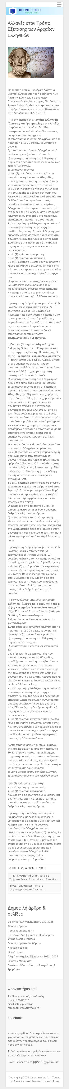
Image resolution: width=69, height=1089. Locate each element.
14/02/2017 (28, 867)
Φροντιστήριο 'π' (18, 926)
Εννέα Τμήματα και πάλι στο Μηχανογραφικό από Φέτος (27, 887)
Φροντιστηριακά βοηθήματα (24, 943)
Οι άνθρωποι (15, 952)
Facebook (15, 1018)
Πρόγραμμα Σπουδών (21, 930)
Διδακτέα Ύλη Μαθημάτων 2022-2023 (30, 921)
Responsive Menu (59, 4)
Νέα (41, 867)
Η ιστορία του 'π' (18, 947)
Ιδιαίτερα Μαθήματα (19, 961)
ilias (14, 867)
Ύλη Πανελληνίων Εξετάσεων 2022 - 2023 (33, 956)
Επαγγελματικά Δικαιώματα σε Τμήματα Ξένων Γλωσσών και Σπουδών (33, 877)
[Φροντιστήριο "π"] (34, 8)
